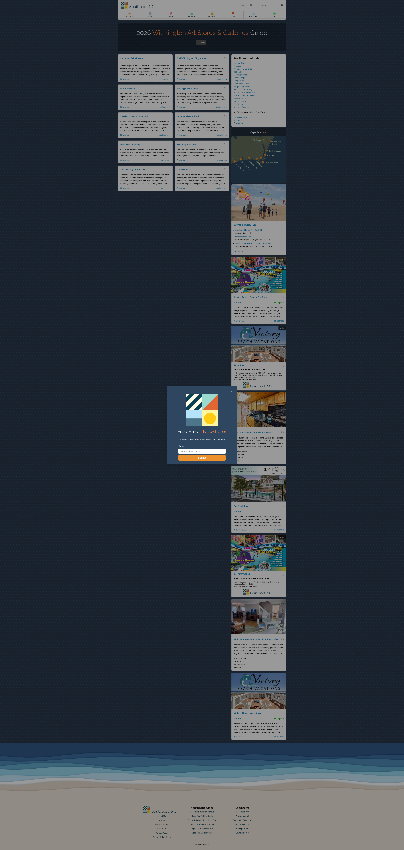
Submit (202, 457)
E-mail (181, 446)
